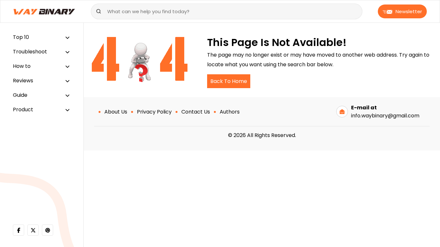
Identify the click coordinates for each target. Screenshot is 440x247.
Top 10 (21, 37)
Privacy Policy (154, 111)
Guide (20, 95)
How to (22, 66)
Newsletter (409, 11)
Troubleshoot (30, 51)
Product (23, 109)
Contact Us (195, 111)
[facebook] (18, 230)
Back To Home (228, 81)
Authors (230, 111)
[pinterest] (47, 230)
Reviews (23, 80)
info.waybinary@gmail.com (385, 115)
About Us (115, 111)
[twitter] (33, 230)
